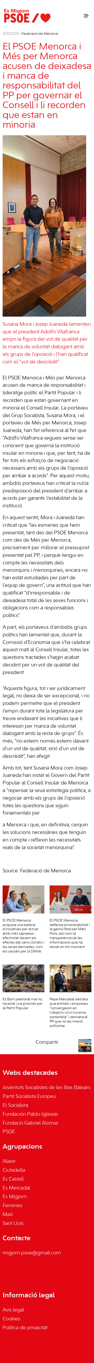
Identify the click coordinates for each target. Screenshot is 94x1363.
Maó (8, 1214)
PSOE (9, 1132)
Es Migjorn (14, 1196)
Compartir (47, 1042)
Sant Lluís (13, 1223)
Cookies (11, 1319)
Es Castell (13, 1179)
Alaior (9, 1161)
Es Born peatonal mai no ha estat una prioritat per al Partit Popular (23, 1004)
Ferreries (12, 1205)
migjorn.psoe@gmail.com (32, 1253)
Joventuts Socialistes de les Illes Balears (46, 1087)
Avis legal (13, 1310)
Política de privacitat (25, 1328)
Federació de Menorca (40, 34)
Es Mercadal (16, 1188)
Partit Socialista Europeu (29, 1096)
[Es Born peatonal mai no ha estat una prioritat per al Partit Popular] (23, 978)
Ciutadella (14, 1170)
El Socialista (15, 1105)
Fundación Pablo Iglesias (30, 1114)
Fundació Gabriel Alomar (30, 1123)
